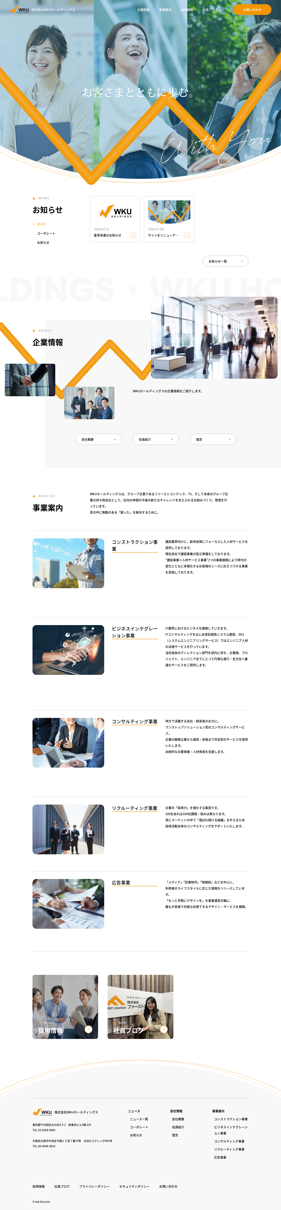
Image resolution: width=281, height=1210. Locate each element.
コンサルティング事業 (135, 721)
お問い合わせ (252, 9)
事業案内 (165, 9)
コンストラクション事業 (231, 1119)
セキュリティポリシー (134, 1186)
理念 (199, 439)
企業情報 (143, 9)
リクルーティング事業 (134, 808)
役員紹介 (145, 439)
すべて (41, 224)
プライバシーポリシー (94, 1186)
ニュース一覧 (139, 1119)
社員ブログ (210, 9)
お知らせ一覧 (218, 261)
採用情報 (38, 1186)
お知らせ (43, 242)
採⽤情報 (187, 9)
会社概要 (87, 439)
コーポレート (46, 233)
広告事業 (121, 882)
